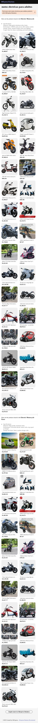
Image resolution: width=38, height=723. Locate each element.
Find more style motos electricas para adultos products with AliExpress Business (17, 12)
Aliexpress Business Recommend (27, 720)
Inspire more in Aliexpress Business (19, 711)
